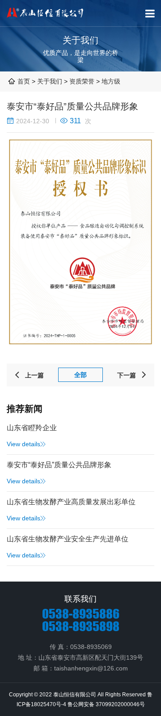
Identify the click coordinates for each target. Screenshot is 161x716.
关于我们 (50, 81)
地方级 (111, 81)
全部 (80, 374)
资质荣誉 (81, 81)
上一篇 (28, 375)
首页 (23, 81)
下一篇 (132, 375)
